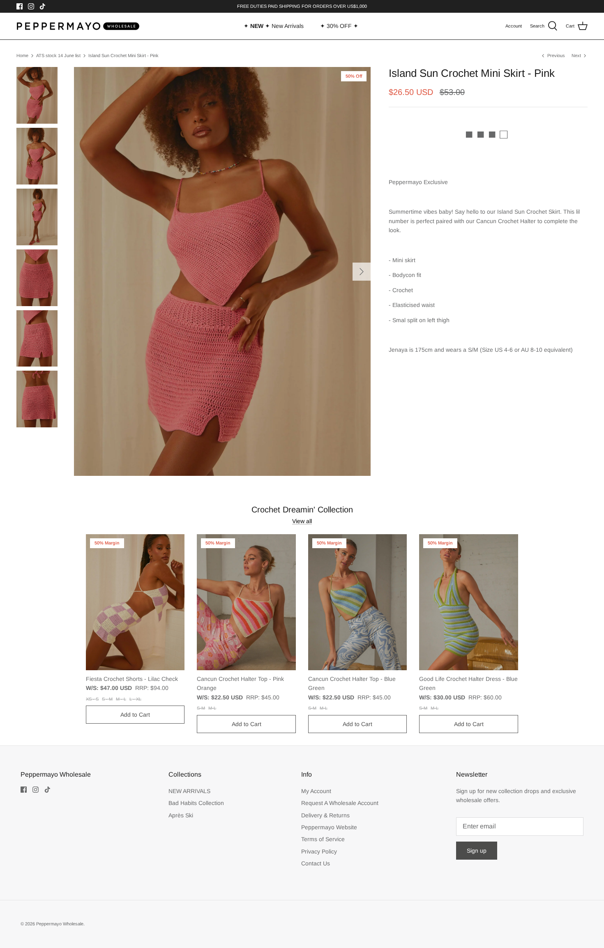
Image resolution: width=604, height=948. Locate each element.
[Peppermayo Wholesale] (78, 26)
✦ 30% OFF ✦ (339, 26)
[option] (222, 271)
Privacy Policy (319, 851)
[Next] (362, 272)
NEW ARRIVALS (189, 791)
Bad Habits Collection (196, 803)
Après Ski (180, 815)
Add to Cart (135, 714)
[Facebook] (19, 6)
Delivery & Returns (325, 815)
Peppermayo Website (329, 827)
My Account (316, 791)
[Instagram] (31, 6)
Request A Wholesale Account (339, 803)
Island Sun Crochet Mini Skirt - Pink (123, 55)
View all (302, 521)
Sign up (476, 850)
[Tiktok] (42, 6)
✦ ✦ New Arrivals (274, 26)
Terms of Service (323, 839)
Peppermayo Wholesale (59, 923)
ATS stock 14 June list (58, 55)
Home (22, 55)
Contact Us (315, 863)
